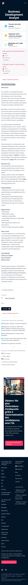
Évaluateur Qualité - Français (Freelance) (15, 323)
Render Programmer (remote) (12, 343)
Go (2, 483)
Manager (4, 507)
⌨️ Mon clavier (5, 356)
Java (2, 480)
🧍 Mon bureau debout (8, 365)
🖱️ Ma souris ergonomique (9, 362)
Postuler (5, 309)
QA (2, 520)
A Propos (18, 475)
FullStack (3, 504)
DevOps (3, 523)
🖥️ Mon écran (5, 359)
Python (3, 477)
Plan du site (18, 478)
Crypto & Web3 (5, 514)
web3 (16, 155)
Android (3, 489)
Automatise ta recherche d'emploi (13, 443)
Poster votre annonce (9, 562)
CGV (2, 576)
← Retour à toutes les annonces (9, 79)
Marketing (4, 510)
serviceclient (6, 60)
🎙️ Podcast (18, 469)
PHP (2, 471)
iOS (2, 486)
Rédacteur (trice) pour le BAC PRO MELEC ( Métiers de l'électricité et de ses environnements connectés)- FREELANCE (13, 328)
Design (3, 517)
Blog (16, 472)
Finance (3, 547)
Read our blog (5, 260)
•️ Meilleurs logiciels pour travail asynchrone (21, 497)
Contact (17, 482)
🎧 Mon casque (5, 353)
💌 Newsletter (19, 466)
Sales (2, 543)
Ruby (2, 474)
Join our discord (6, 257)
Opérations (4, 529)
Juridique (4, 537)
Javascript (4, 467)
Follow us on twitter (7, 255)
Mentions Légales (10, 576)
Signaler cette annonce (7, 84)
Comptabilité (5, 526)
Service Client (5, 540)
